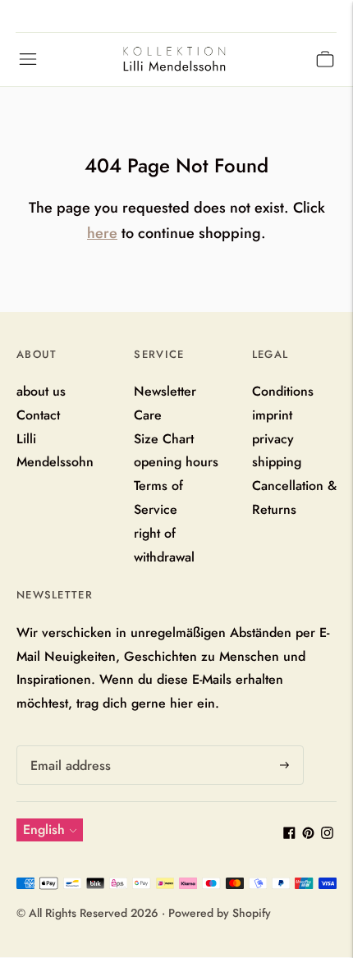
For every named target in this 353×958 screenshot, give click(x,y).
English (44, 829)
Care (148, 415)
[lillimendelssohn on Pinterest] (308, 834)
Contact (38, 415)
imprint (272, 415)
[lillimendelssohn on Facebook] (289, 834)
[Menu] (27, 59)
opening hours (176, 461)
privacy (273, 438)
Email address (68, 746)
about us (41, 391)
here (102, 233)
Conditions (283, 391)
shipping (276, 461)
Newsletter (165, 391)
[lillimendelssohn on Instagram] (327, 834)
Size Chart (164, 438)
